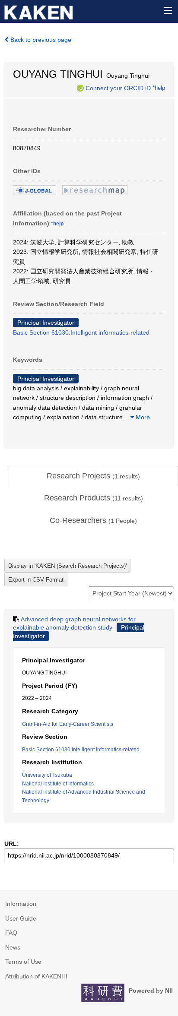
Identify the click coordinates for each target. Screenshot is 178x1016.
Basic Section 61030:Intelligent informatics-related (81, 332)
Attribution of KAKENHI (36, 976)
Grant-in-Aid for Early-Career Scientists (67, 724)
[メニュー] (168, 10)
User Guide (20, 918)
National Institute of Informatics (58, 784)
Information (20, 903)
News (12, 947)
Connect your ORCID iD (118, 87)
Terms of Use (23, 961)
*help (159, 88)
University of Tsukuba (47, 775)
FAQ (11, 932)
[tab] (93, 476)
